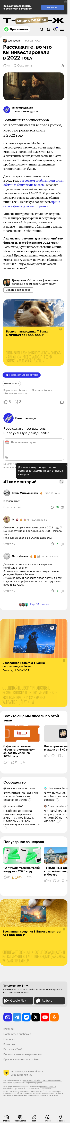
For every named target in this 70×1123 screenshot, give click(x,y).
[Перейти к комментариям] (30, 799)
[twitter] (35, 1017)
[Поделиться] (62, 65)
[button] (65, 2)
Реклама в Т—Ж (12, 1049)
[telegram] (17, 1017)
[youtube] (45, 1017)
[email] (7, 1017)
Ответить (9, 507)
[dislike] (62, 507)
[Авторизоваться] (55, 29)
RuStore (47, 1000)
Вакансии (9, 1029)
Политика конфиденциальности (22, 1054)
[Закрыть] (64, 464)
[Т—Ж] (33, 21)
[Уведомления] (48, 29)
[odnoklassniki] (54, 1017)
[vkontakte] (26, 1017)
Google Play (18, 1000)
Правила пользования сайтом (21, 1059)
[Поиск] (41, 29)
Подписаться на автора (23, 375)
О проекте (9, 1039)
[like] (52, 507)
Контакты (9, 1044)
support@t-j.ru (24, 1075)
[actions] (19, 507)
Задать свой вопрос (18, 290)
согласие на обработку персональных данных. (42, 1080)
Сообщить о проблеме (17, 1034)
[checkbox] (62, 29)
